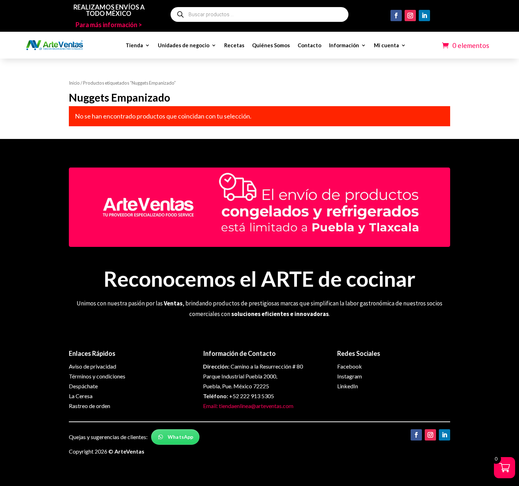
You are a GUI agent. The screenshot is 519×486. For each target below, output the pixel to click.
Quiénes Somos (271, 45)
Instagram (349, 376)
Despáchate (83, 386)
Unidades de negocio (183, 45)
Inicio (74, 83)
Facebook (349, 366)
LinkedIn (347, 386)
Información (344, 45)
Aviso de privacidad (92, 366)
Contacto (309, 45)
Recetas (234, 45)
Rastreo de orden (89, 405)
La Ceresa (81, 396)
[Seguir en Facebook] (396, 15)
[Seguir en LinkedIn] (424, 15)
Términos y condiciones (97, 376)
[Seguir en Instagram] (410, 15)
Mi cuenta (386, 45)
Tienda (134, 45)
